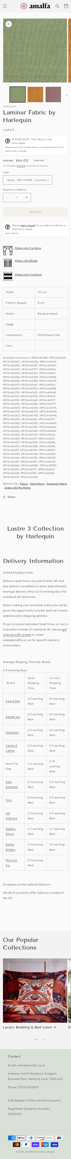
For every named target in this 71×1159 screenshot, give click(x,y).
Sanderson (13, 717)
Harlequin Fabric (57, 483)
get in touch (28, 225)
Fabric (24, 483)
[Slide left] (4, 95)
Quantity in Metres (14, 189)
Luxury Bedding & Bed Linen (27, 1027)
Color (6, 172)
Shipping (21, 166)
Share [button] (11, 497)
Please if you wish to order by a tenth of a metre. (35, 229)
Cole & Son (13, 701)
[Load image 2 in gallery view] (35, 94)
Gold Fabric (37, 483)
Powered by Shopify (44, 1151)
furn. (9, 800)
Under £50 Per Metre (18, 487)
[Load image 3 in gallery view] (53, 94)
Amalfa (29, 1151)
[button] (5, 6)
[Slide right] (66, 95)
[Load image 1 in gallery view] (17, 94)
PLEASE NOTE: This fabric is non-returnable (34, 145)
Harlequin (9, 106)
